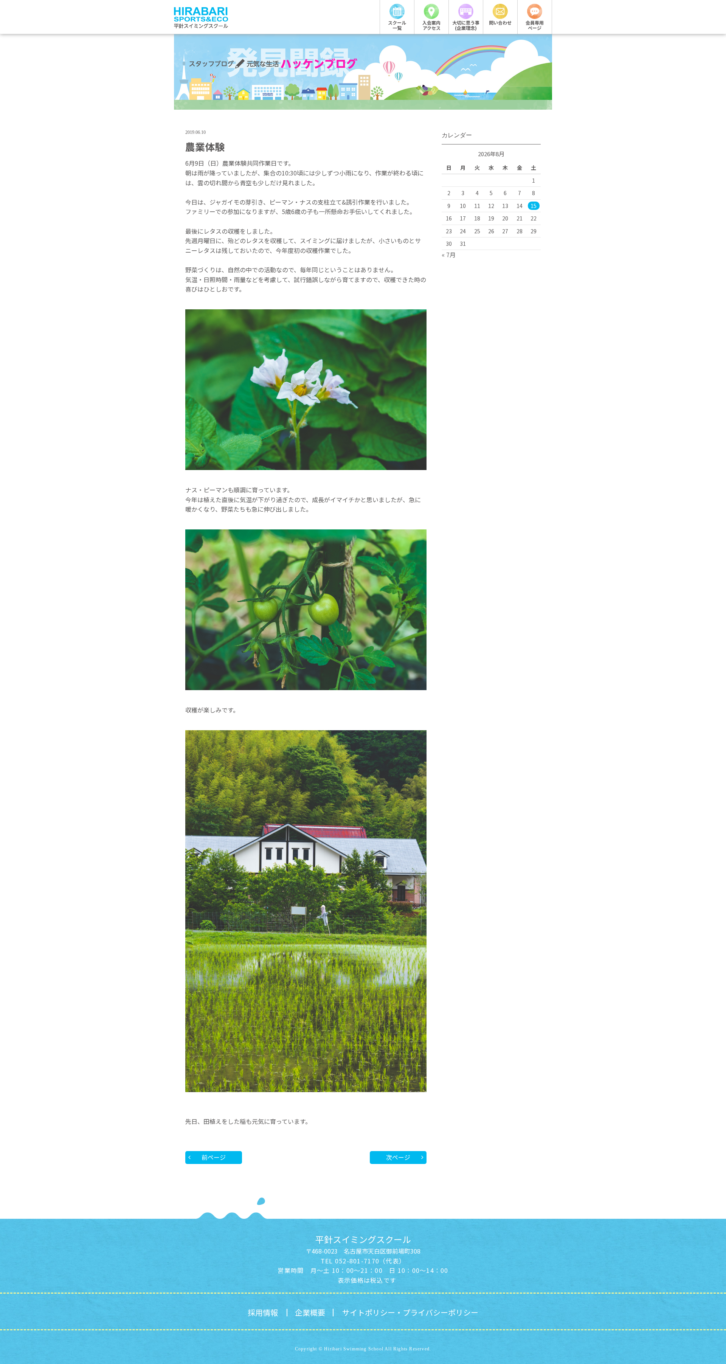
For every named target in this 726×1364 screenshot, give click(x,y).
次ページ (398, 1157)
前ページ (214, 1157)
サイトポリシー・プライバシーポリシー (410, 1312)
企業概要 (310, 1312)
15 (534, 205)
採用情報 (263, 1312)
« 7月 (449, 254)
